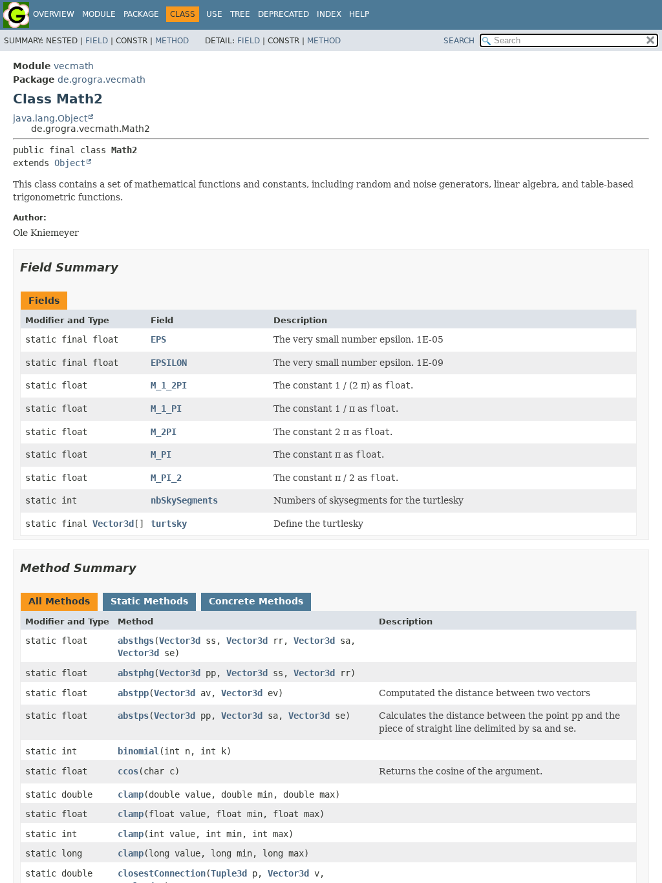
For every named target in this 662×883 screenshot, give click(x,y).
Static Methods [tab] (149, 601)
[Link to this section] (127, 267)
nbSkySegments (184, 500)
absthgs (136, 640)
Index (329, 14)
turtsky (169, 523)
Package (141, 14)
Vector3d (113, 523)
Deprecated (283, 14)
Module (99, 14)
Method (172, 40)
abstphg (136, 673)
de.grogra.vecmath (101, 79)
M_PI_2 (166, 478)
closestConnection (162, 873)
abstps (133, 715)
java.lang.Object (50, 118)
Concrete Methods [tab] (256, 601)
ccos (128, 771)
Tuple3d (229, 873)
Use (214, 14)
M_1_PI (166, 408)
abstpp (133, 693)
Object (69, 163)
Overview (53, 14)
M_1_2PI (169, 385)
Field (96, 40)
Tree (240, 14)
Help (359, 14)
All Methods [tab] (59, 601)
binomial (138, 751)
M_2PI (163, 432)
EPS (158, 339)
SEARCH (459, 40)
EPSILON (169, 362)
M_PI (161, 454)
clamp (131, 794)
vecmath (74, 66)
